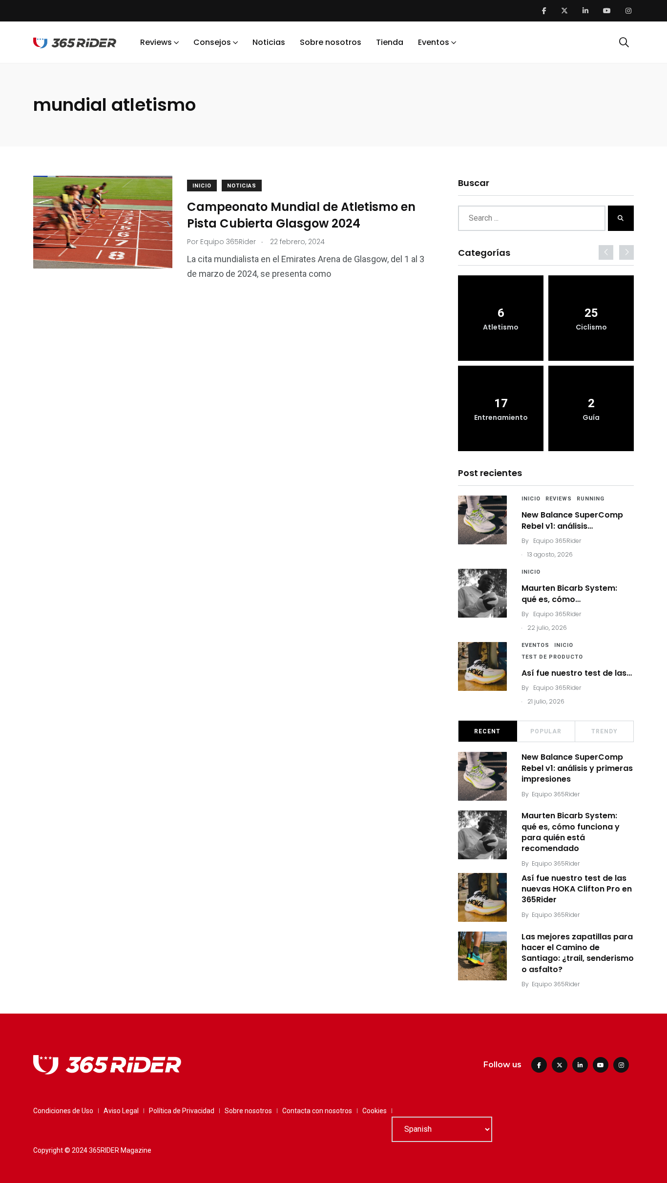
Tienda (389, 42)
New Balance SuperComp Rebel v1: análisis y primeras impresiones (577, 768)
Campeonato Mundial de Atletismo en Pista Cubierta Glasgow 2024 (301, 215)
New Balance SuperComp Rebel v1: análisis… (572, 520)
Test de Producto (552, 657)
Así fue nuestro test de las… (576, 673)
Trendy (604, 731)
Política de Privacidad (181, 1111)
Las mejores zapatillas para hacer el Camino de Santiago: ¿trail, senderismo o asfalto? (577, 953)
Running (590, 499)
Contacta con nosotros (317, 1111)
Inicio (201, 186)
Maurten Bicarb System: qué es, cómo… (569, 593)
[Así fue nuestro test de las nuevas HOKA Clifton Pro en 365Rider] (482, 666)
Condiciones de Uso (63, 1111)
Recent (487, 731)
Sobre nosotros (330, 42)
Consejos (212, 42)
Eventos (433, 42)
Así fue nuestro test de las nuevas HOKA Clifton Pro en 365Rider (576, 889)
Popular (546, 731)
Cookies (374, 1111)
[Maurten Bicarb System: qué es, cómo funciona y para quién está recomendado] (482, 593)
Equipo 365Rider (557, 541)
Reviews (156, 42)
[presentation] (606, 252)
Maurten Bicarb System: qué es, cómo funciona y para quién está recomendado (570, 832)
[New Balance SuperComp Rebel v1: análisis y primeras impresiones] (482, 520)
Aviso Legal (121, 1111)
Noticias (268, 42)
